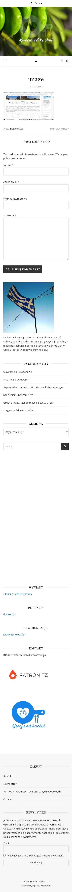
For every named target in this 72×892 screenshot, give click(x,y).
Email (6, 843)
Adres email (11, 181)
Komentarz (9, 215)
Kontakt (7, 776)
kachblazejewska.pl (14, 634)
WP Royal (45, 885)
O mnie (7, 799)
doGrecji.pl (9, 614)
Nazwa (8, 165)
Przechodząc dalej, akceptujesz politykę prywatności (35, 855)
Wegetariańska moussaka (18, 410)
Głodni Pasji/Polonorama (17, 594)
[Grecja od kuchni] (36, 29)
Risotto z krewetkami (15, 379)
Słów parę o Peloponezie (17, 371)
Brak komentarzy (59, 128)
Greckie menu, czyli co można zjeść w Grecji (28, 402)
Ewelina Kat (16, 128)
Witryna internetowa (15, 198)
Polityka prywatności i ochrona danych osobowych (32, 791)
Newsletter (10, 783)
